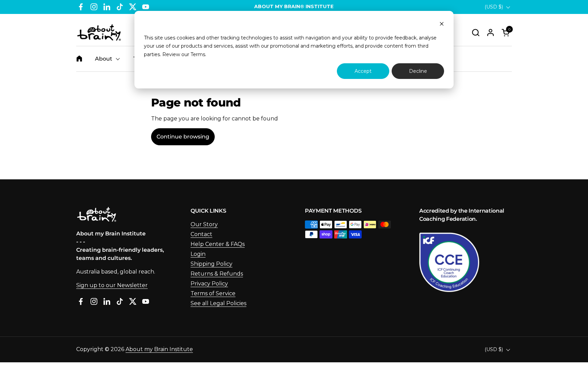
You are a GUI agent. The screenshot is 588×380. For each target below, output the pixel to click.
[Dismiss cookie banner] (441, 24)
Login (198, 254)
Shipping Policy (211, 264)
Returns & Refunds (217, 273)
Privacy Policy (209, 283)
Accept (363, 71)
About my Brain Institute (159, 349)
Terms (198, 54)
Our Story (204, 224)
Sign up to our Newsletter (112, 285)
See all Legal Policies (218, 303)
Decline (418, 71)
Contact (201, 234)
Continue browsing (183, 136)
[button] (475, 32)
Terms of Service (213, 293)
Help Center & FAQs (218, 244)
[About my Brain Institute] (99, 32)
